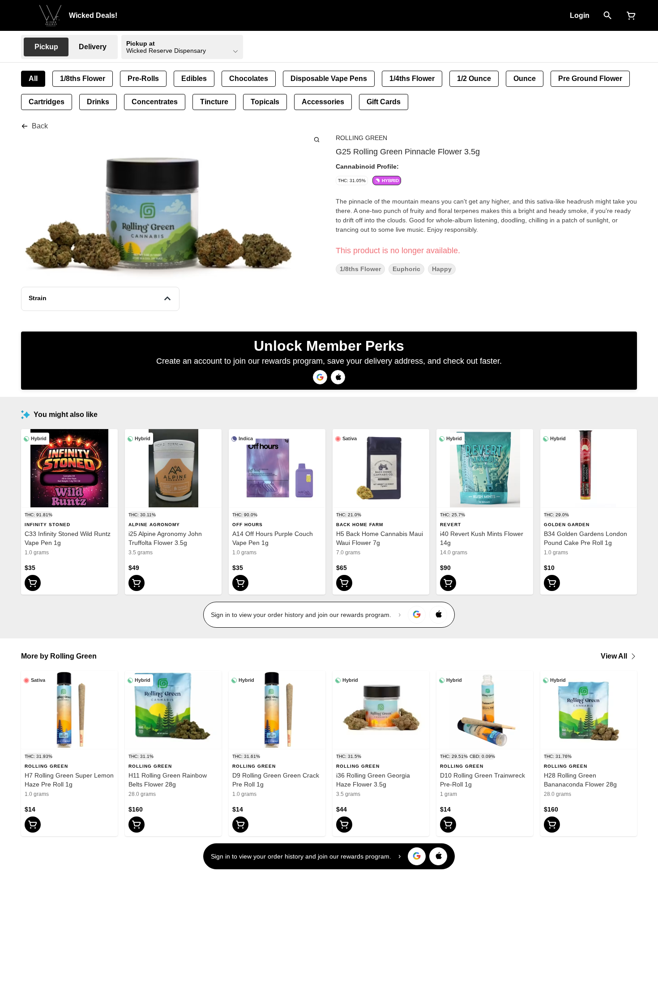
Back (40, 126)
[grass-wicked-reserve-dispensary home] (50, 15)
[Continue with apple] (338, 377)
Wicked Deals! (93, 15)
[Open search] (607, 16)
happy (442, 269)
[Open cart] (629, 16)
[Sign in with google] (417, 615)
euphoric (406, 269)
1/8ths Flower (360, 269)
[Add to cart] (33, 583)
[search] (316, 139)
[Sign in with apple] (438, 615)
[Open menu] (26, 14)
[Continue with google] (320, 377)
